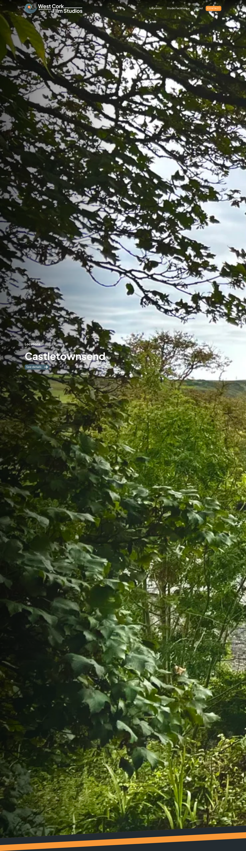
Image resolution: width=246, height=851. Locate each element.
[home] (61, 8)
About (199, 8)
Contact (213, 8)
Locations (155, 8)
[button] (178, 8)
